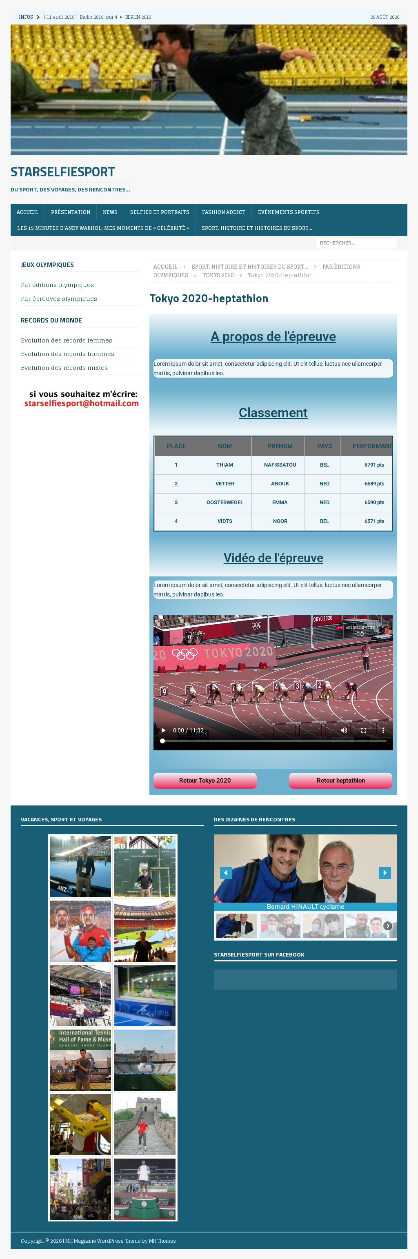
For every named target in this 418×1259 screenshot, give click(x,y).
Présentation (70, 212)
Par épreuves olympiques (59, 299)
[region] (306, 887)
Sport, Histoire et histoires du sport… (257, 228)
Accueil (27, 212)
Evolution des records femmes (66, 340)
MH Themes (162, 1241)
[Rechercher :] (356, 243)
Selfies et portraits (159, 212)
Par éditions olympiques (57, 285)
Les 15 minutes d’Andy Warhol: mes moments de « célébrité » (103, 228)
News (110, 212)
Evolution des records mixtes (64, 368)
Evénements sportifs (289, 212)
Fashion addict (223, 212)
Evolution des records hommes (67, 354)
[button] (226, 873)
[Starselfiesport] (209, 150)
